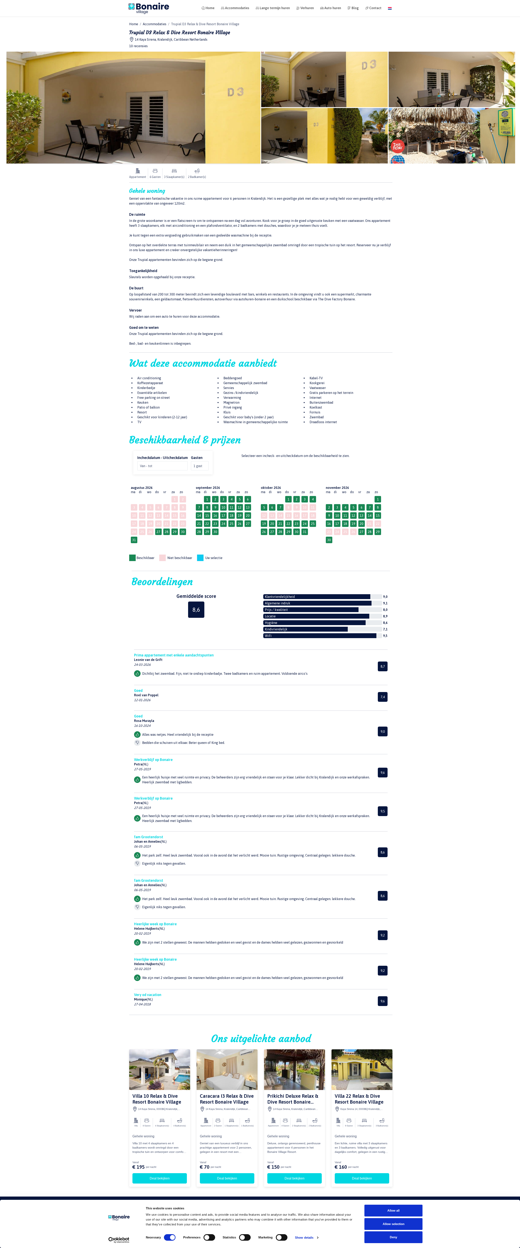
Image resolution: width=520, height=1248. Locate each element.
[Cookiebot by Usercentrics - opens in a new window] (119, 1240)
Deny (393, 1237)
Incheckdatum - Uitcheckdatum (162, 458)
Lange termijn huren (275, 8)
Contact (375, 8)
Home (210, 8)
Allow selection (393, 1224)
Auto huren (332, 8)
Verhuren (307, 8)
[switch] (209, 1237)
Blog (355, 8)
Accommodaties (237, 8)
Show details (304, 1237)
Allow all (393, 1210)
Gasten (197, 458)
